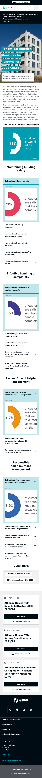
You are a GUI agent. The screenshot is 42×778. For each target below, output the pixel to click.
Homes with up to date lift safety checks (17, 262)
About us (12, 14)
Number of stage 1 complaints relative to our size (16, 335)
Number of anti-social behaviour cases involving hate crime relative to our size (17, 556)
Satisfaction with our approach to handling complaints (17, 289)
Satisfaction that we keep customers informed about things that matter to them (17, 441)
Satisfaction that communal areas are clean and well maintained (17, 481)
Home (5, 14)
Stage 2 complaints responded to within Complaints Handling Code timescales (17, 366)
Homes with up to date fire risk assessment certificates (16, 235)
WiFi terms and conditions (11, 720)
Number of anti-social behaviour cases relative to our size (17, 545)
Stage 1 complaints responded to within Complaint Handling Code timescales (17, 354)
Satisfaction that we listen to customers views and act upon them (18, 393)
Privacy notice (7, 725)
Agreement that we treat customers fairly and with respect (18, 451)
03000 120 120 (7, 755)
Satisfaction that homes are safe (17, 181)
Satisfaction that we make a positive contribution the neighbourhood (18, 527)
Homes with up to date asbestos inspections (16, 244)
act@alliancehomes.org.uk (11, 760)
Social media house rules (11, 734)
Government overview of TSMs (18, 574)
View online (21, 617)
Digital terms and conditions (21, 770)
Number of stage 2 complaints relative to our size (16, 344)
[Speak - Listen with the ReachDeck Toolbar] (21, 2)
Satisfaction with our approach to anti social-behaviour (17, 536)
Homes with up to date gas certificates (14, 226)
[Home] (7, 7)
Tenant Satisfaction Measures (12, 17)
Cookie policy (6, 729)
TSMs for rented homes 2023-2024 (20, 580)
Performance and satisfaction (26, 14)
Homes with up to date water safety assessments (18, 253)
